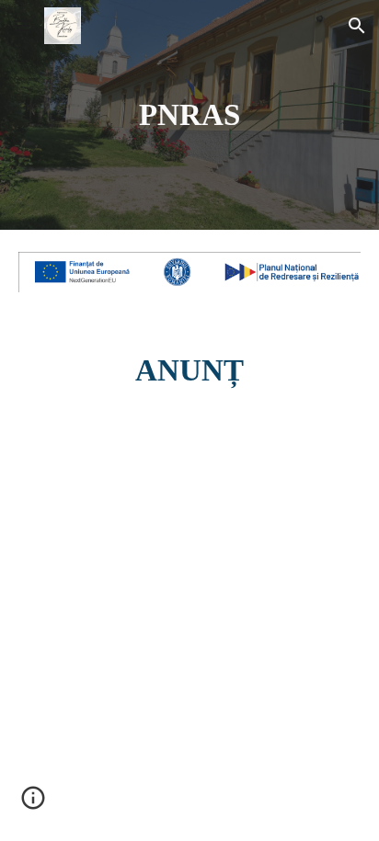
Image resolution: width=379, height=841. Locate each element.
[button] (22, 25)
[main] (189, 114)
